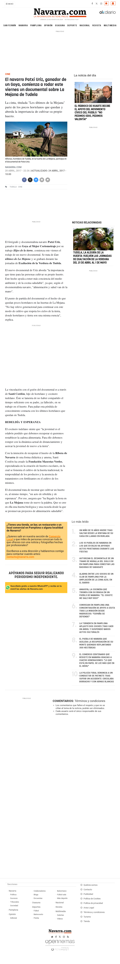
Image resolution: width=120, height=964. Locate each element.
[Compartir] (24, 179)
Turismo (87, 917)
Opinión (48, 25)
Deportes (36, 907)
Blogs (36, 894)
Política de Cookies (92, 898)
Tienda (87, 921)
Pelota (36, 918)
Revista (96, 25)
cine (20, 187)
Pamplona (35, 25)
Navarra (23, 25)
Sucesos (14, 898)
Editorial (13, 918)
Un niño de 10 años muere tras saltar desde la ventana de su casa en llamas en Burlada (96, 533)
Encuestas (38, 898)
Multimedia (110, 25)
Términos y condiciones (90, 701)
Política (13, 894)
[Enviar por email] (41, 179)
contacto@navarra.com (20, 556)
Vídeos (60, 919)
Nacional (85, 25)
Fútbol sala (61, 894)
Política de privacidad (93, 903)
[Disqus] (83, 758)
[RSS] (68, 936)
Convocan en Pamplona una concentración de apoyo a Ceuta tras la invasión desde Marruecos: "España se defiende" (97, 611)
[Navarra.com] (60, 12)
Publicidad (88, 894)
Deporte (72, 25)
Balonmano (61, 891)
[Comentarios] (47, 179)
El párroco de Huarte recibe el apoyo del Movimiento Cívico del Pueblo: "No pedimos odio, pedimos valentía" (92, 113)
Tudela (13, 187)
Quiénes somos (90, 885)
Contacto (88, 889)
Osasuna (60, 25)
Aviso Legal (89, 907)
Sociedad (14, 905)
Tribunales (14, 902)
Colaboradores (40, 891)
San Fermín (9, 25)
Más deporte (62, 898)
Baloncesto (38, 914)
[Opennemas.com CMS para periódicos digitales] (60, 944)
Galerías (60, 915)
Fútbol (36, 911)
